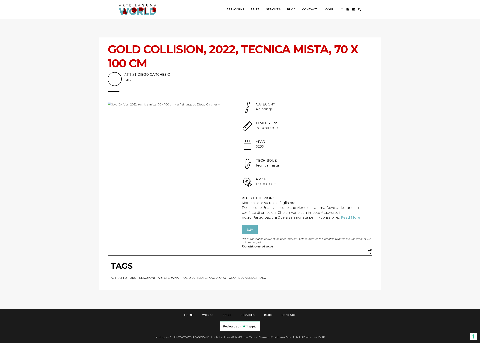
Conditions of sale (257, 246)
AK (323, 337)
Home (188, 314)
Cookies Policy (214, 337)
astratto (119, 277)
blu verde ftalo (252, 277)
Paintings (264, 109)
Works (207, 314)
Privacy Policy (231, 337)
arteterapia (169, 277)
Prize (227, 314)
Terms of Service (248, 337)
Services (248, 314)
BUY (250, 230)
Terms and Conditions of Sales (275, 337)
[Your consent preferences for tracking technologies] (473, 336)
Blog (268, 314)
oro (133, 277)
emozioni (147, 277)
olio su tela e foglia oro (205, 277)
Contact (288, 314)
